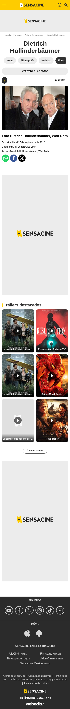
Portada (7, 35)
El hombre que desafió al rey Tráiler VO (18, 439)
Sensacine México (31, 663)
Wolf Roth (43, 151)
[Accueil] (32, 5)
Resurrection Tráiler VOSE (52, 349)
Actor (27, 35)
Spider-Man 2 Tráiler (52, 394)
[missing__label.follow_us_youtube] (9, 610)
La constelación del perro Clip (18, 349)
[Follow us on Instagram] (40, 610)
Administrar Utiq (43, 679)
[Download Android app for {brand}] (40, 632)
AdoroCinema (48, 658)
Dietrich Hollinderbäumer (35, 47)
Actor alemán (38, 35)
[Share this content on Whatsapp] (5, 158)
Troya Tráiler (52, 439)
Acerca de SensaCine (14, 676)
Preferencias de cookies (36, 683)
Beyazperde (14, 658)
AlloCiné (14, 653)
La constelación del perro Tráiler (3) (18, 394)
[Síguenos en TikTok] (50, 610)
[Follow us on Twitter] (30, 610)
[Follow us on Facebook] (19, 610)
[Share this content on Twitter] (22, 158)
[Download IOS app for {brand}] (29, 632)
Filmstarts (46, 653)
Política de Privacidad (21, 679)
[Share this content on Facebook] (13, 158)
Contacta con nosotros (39, 676)
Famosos (17, 35)
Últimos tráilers (35, 450)
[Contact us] (61, 610)
